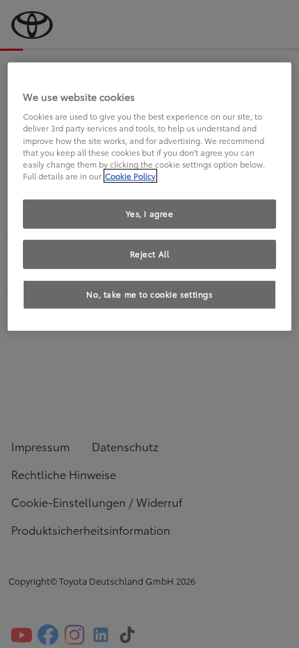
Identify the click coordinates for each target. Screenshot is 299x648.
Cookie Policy (130, 175)
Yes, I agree (150, 213)
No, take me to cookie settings (149, 293)
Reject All (150, 253)
